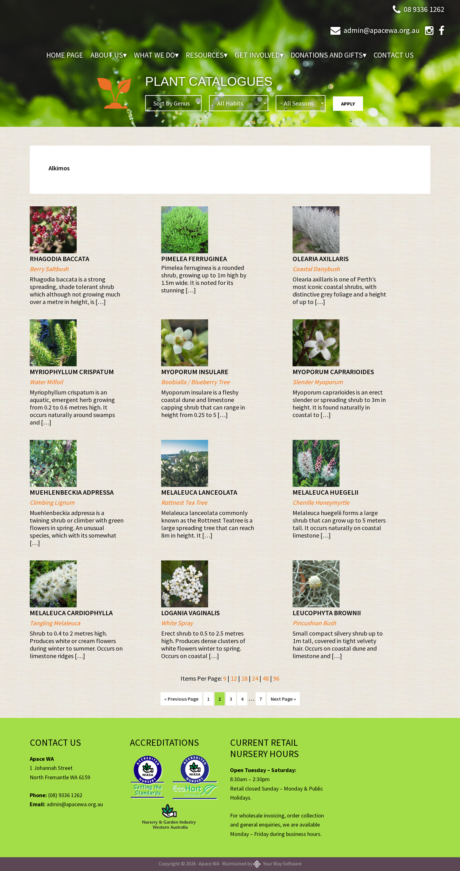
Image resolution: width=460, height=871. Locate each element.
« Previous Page (181, 700)
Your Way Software (282, 863)
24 (255, 678)
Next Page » (283, 700)
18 (244, 678)
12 (234, 678)
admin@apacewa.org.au (382, 30)
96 (276, 678)
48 (266, 678)
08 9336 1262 (424, 9)
